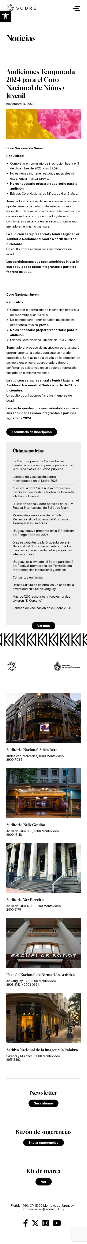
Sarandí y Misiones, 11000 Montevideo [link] (33, 1056)
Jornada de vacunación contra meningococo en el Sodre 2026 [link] (35, 478)
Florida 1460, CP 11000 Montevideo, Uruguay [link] (42, 1205)
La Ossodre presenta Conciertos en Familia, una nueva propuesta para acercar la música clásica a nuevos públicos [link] (43, 465)
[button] (5, 16)
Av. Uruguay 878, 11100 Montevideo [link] (31, 981)
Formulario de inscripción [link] (32, 432)
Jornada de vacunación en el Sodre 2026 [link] (42, 608)
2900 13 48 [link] (14, 834)
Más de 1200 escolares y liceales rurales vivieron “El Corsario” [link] (41, 598)
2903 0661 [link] (31, 984)
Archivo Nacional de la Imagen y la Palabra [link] (42, 1050)
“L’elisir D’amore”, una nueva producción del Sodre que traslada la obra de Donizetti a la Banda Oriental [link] (43, 492)
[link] (21, 8)
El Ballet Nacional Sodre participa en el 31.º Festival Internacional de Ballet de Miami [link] (43, 506)
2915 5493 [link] (13, 1059)
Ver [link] (43, 1182)
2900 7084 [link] (14, 759)
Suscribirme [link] (43, 1103)
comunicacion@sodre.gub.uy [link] (43, 1209)
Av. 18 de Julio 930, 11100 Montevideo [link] (32, 831)
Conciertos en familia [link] (28, 577)
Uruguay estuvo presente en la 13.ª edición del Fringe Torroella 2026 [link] (43, 533)
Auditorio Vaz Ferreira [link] (25, 900)
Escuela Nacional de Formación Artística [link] (40, 975)
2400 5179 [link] (13, 909)
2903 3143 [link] (13, 984)
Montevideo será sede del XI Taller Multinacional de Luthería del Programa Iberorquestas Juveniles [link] (40, 519)
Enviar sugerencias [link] (43, 1142)
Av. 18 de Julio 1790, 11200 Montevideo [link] (33, 906)
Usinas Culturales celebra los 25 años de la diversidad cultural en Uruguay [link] (43, 587)
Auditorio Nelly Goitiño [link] (25, 825)
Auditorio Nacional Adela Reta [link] (31, 750)
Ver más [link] (43, 626)
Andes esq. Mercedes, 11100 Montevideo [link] (35, 756)
